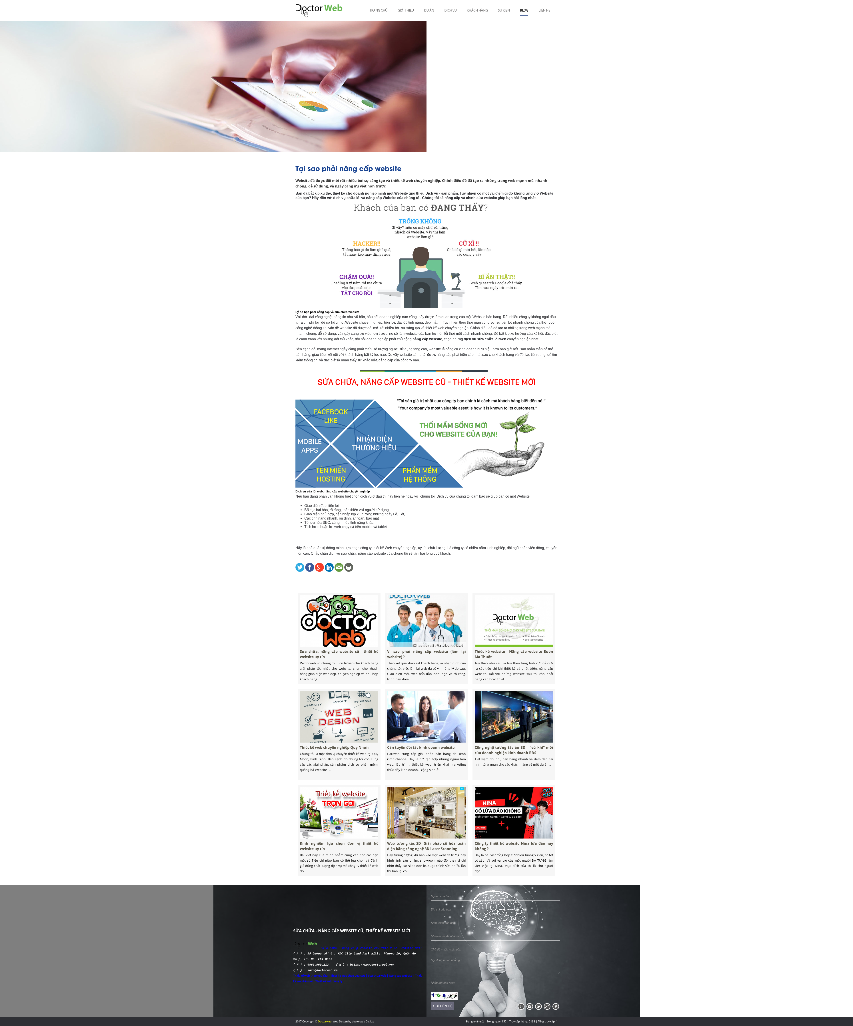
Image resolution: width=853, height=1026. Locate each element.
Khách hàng (477, 10)
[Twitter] (538, 1006)
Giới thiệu (406, 10)
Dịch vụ (450, 10)
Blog (524, 10)
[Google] (547, 1006)
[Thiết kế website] (521, 1006)
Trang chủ (378, 10)
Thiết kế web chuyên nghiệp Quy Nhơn (334, 747)
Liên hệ (544, 10)
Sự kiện (504, 10)
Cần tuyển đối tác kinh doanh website (420, 747)
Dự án (429, 10)
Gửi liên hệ (442, 1006)
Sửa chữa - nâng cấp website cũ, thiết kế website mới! (371, 948)
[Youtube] (530, 1006)
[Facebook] (556, 1006)
